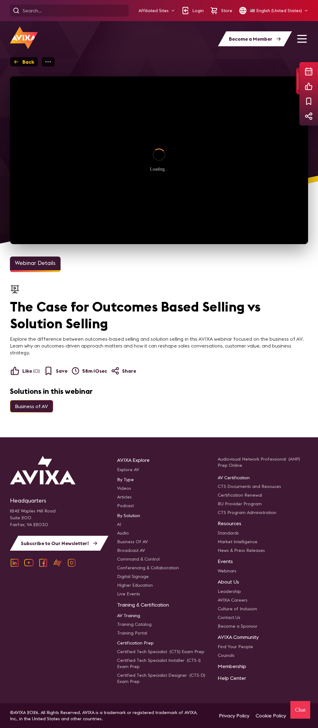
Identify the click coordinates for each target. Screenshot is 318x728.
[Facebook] (43, 562)
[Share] (308, 116)
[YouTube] (29, 562)
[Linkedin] (14, 562)
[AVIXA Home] (24, 37)
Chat (300, 710)
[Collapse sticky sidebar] (297, 81)
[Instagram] (71, 562)
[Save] (308, 101)
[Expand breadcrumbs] (48, 62)
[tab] (35, 264)
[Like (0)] (308, 86)
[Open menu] (302, 39)
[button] (157, 10)
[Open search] (16, 10)
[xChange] (57, 562)
